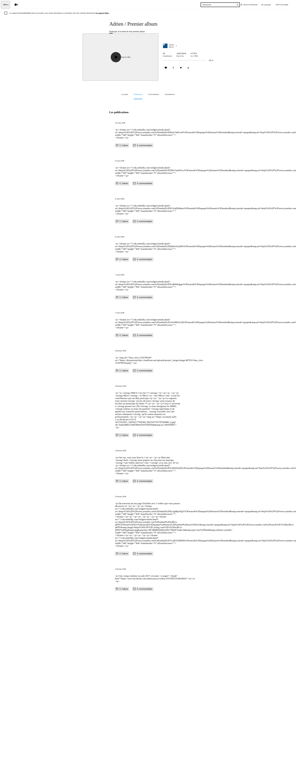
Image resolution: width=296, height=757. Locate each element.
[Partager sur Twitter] (181, 68)
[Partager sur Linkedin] (188, 68)
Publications (138, 94)
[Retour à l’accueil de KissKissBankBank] (14, 4)
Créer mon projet (282, 5)
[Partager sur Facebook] (173, 68)
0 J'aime (123, 145)
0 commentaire (144, 145)
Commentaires (153, 94)
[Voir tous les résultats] (237, 5)
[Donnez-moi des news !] (166, 68)
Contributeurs (170, 94)
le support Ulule (102, 13)
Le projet (124, 94)
